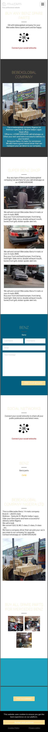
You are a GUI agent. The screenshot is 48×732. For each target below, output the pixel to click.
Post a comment (24, 699)
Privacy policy (34, 728)
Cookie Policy (13, 728)
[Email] (25, 475)
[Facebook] (22, 475)
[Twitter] (24, 475)
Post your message (33, 383)
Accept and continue (24, 722)
